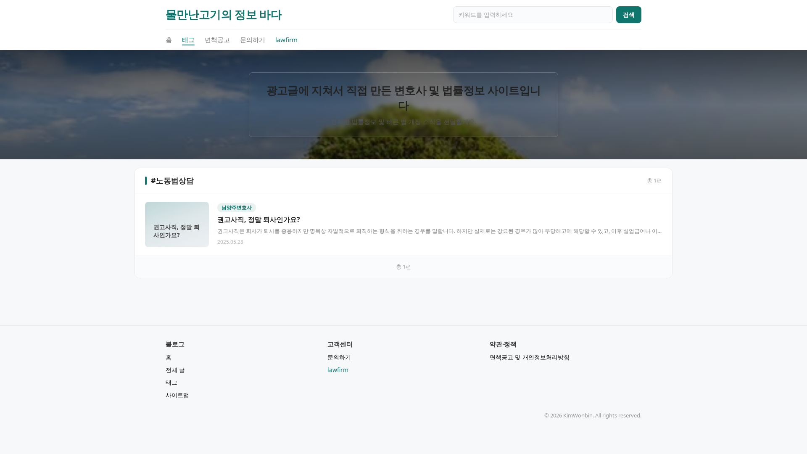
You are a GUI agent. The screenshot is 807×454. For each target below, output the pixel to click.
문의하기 (252, 39)
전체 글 (175, 370)
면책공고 (217, 39)
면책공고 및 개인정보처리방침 (530, 357)
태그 (188, 39)
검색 (629, 14)
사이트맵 (177, 395)
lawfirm (286, 39)
